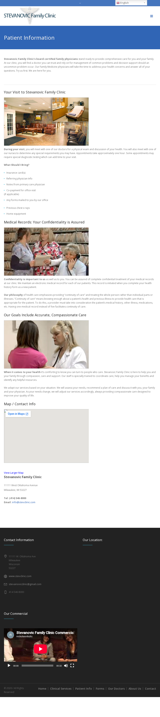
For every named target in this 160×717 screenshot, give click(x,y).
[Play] (9, 666)
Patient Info (83, 688)
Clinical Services (60, 688)
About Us (135, 688)
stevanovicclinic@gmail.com (25, 584)
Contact (150, 688)
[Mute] (66, 666)
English (124, 2)
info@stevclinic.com (23, 502)
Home (42, 688)
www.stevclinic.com (20, 576)
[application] (40, 648)
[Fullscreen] (72, 666)
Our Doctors (116, 688)
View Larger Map (14, 472)
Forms (100, 688)
